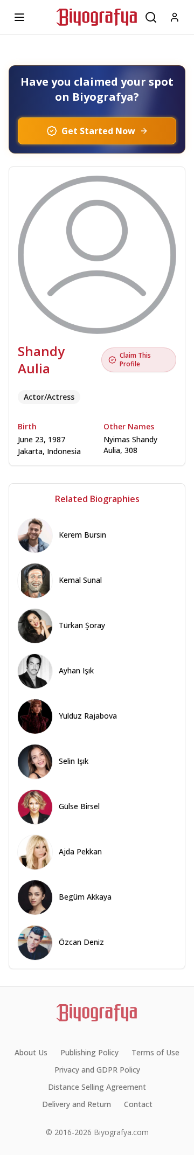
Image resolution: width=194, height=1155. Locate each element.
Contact (138, 1104)
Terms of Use (155, 1052)
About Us (31, 1052)
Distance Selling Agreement (97, 1087)
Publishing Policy (89, 1052)
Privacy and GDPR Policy (97, 1069)
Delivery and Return (76, 1104)
